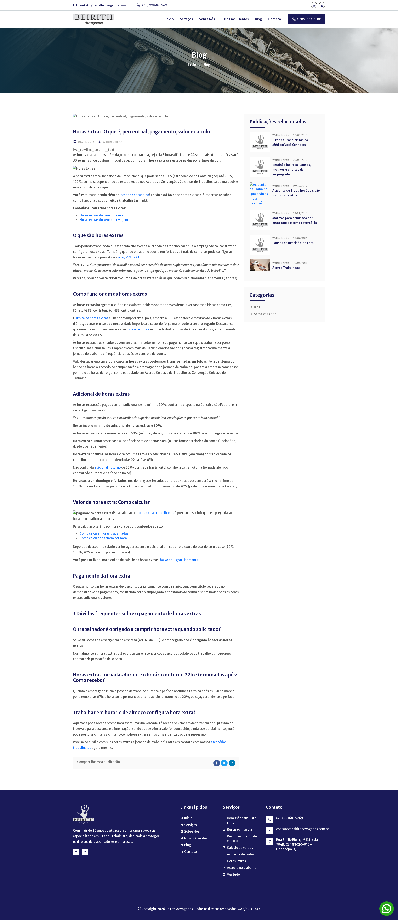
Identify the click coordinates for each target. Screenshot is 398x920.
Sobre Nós (207, 19)
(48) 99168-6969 (154, 5)
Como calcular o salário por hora (103, 538)
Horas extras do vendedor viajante (105, 220)
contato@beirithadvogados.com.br (104, 5)
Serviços (186, 19)
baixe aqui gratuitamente (179, 560)
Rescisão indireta (239, 829)
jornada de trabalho (134, 195)
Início (170, 19)
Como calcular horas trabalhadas (104, 533)
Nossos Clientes (236, 19)
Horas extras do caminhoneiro (102, 215)
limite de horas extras (92, 318)
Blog (258, 19)
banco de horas (138, 329)
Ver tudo (233, 875)
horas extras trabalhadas (155, 513)
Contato (274, 19)
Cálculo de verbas (240, 848)
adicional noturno (108, 467)
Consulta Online (309, 19)
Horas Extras (236, 861)
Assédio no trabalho (241, 868)
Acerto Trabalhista (286, 268)
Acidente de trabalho (242, 854)
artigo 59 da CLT (129, 257)
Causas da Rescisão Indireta (293, 243)
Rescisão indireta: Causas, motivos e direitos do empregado (291, 169)
